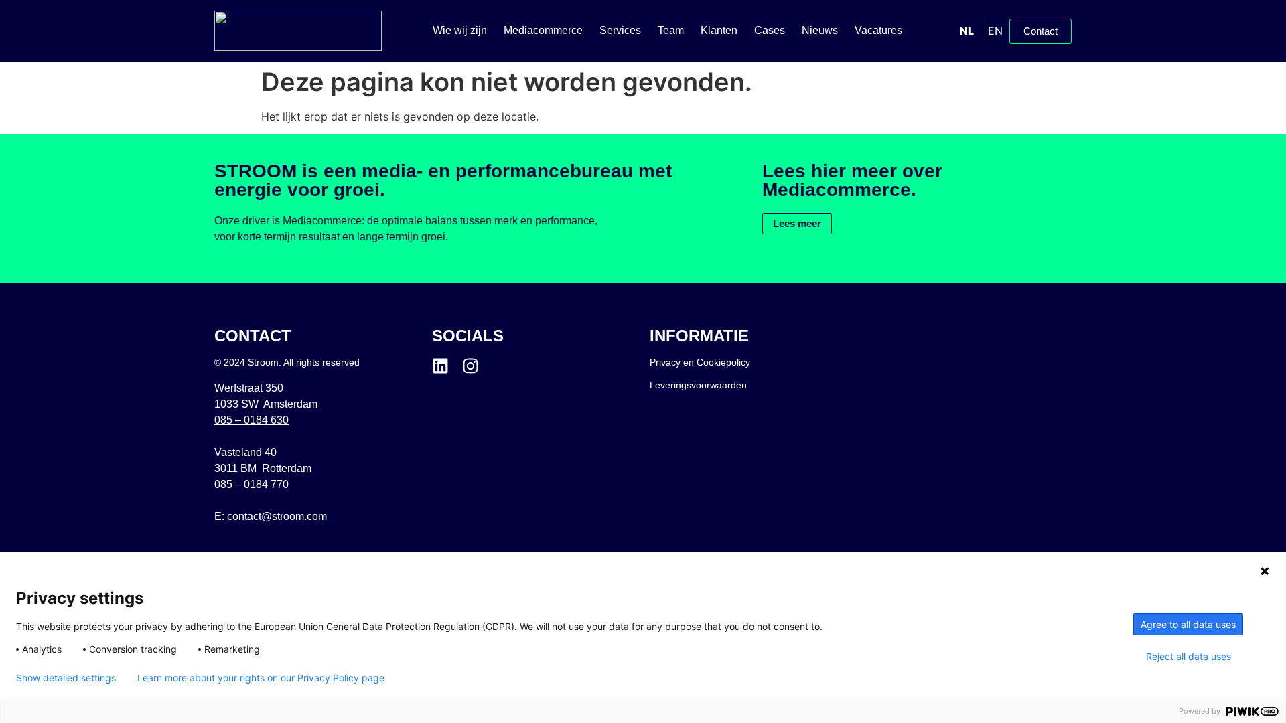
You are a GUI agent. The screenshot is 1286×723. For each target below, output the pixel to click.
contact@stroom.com (277, 516)
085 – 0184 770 (251, 484)
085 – (251, 420)
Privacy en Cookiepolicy (700, 362)
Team (671, 30)
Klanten (719, 30)
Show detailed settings (66, 678)
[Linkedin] (440, 365)
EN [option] (995, 30)
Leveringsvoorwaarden (698, 385)
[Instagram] (470, 365)
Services (620, 30)
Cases (769, 30)
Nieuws (820, 30)
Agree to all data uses (1188, 624)
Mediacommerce (543, 30)
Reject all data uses (1188, 656)
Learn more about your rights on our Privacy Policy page (260, 678)
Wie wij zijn (460, 30)
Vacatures (878, 30)
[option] (995, 31)
